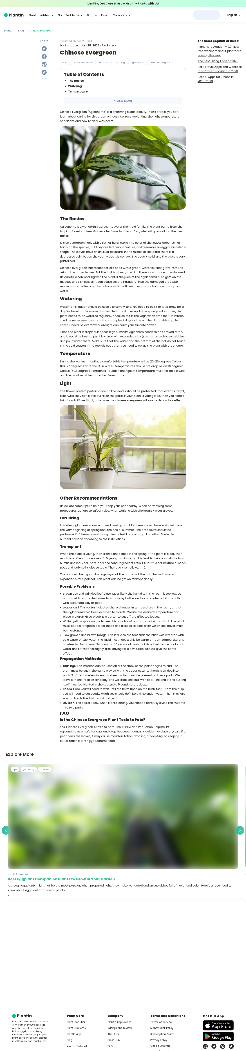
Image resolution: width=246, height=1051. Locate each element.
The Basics (76, 81)
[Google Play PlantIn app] (218, 1036)
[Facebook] (44, 56)
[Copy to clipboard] (44, 72)
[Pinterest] (44, 64)
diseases (104, 62)
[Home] (14, 15)
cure (64, 62)
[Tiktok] (231, 1046)
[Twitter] (44, 48)
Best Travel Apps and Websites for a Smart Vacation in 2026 (220, 69)
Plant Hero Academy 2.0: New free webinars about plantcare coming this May (219, 51)
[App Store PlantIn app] (218, 1025)
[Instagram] (205, 1046)
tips (15, 769)
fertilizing (120, 62)
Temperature (78, 91)
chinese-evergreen (160, 62)
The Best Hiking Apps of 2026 (218, 61)
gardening (29, 769)
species (44, 769)
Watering (75, 86)
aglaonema (137, 62)
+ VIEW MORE (123, 101)
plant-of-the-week (83, 62)
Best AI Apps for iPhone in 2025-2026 (216, 79)
